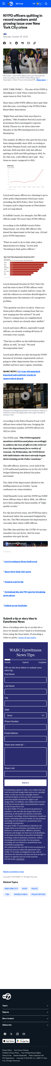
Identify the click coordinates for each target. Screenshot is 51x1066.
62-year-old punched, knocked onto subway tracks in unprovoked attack (21, 375)
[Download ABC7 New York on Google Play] (23, 1041)
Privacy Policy (7, 1050)
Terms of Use (6, 1055)
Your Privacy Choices (21, 1050)
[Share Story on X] (10, 43)
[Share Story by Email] (28, 43)
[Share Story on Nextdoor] (22, 43)
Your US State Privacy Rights (31, 1053)
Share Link (9, 768)
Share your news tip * (14, 745)
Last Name (9, 686)
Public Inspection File (36, 1055)
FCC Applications (8, 1058)
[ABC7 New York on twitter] (11, 1034)
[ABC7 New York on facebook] (5, 1034)
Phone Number (11, 721)
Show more (41, 80)
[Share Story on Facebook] (4, 43)
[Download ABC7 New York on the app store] (8, 1041)
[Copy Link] (34, 43)
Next (25, 782)
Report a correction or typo (13, 871)
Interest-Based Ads (20, 1055)
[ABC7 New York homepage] (10, 4)
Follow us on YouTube (15, 605)
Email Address (11, 733)
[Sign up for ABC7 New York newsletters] (23, 1034)
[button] (3, 3)
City (6, 698)
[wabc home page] (6, 996)
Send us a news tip (14, 581)
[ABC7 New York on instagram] (17, 1034)
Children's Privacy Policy (10, 1053)
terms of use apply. (27, 637)
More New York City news (18, 571)
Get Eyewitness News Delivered (20, 561)
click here (20, 859)
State (6, 710)
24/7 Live (19, 3)
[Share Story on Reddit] (16, 43)
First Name (9, 674)
